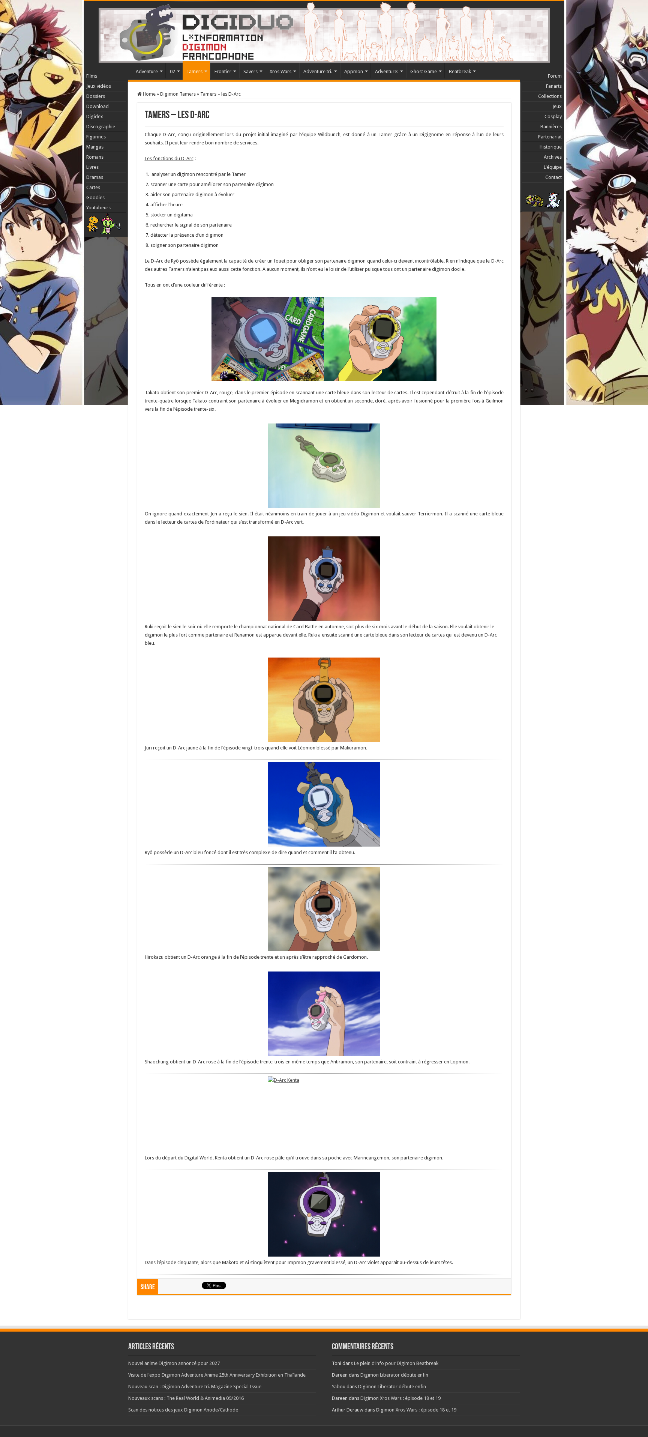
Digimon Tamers (178, 94)
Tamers (194, 71)
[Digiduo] (324, 30)
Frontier (222, 71)
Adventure (147, 71)
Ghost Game (423, 71)
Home (149, 94)
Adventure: (386, 71)
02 (172, 71)
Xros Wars (280, 71)
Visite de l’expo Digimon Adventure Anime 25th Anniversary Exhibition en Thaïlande (217, 1375)
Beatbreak (460, 71)
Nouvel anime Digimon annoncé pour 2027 (174, 1363)
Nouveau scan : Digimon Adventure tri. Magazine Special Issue (194, 1386)
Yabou (338, 1386)
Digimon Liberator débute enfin (394, 1375)
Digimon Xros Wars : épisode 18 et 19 (400, 1398)
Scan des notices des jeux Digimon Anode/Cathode (183, 1410)
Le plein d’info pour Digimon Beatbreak (396, 1363)
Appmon (353, 71)
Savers (250, 71)
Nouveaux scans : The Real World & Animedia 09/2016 (186, 1398)
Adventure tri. (317, 71)
